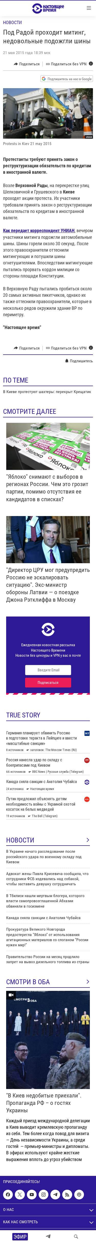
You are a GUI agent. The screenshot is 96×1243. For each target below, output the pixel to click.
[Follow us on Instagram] (43, 1194)
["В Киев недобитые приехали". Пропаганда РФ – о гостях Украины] (48, 1040)
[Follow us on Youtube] (32, 1194)
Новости (12, 22)
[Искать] (76, 1236)
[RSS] (67, 1194)
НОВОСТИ (20, 840)
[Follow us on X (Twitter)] (20, 1194)
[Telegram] (48, 1236)
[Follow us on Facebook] (8, 1194)
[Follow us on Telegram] (55, 1194)
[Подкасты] (79, 1194)
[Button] (27, 64)
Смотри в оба (28, 982)
